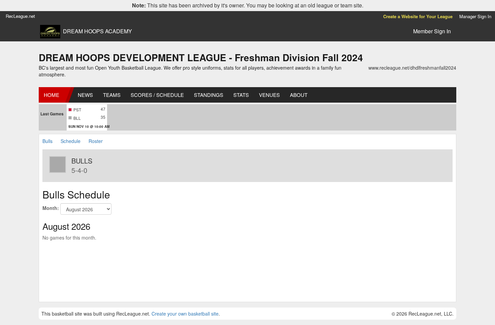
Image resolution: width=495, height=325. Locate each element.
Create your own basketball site (185, 313)
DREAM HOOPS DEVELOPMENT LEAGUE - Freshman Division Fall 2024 (201, 57)
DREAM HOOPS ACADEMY (97, 31)
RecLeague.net (20, 16)
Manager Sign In (475, 16)
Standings (208, 94)
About (298, 94)
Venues (269, 94)
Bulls (47, 141)
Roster (96, 141)
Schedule (70, 141)
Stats (241, 94)
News (85, 94)
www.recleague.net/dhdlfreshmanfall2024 (412, 67)
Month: (50, 208)
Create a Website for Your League (418, 16)
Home (51, 94)
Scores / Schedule (157, 94)
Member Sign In (432, 31)
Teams (112, 94)
